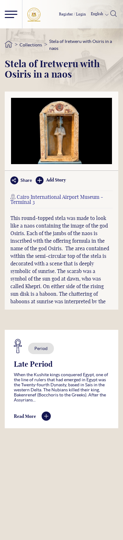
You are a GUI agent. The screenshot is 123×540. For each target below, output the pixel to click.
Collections (31, 44)
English (97, 14)
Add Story (56, 180)
